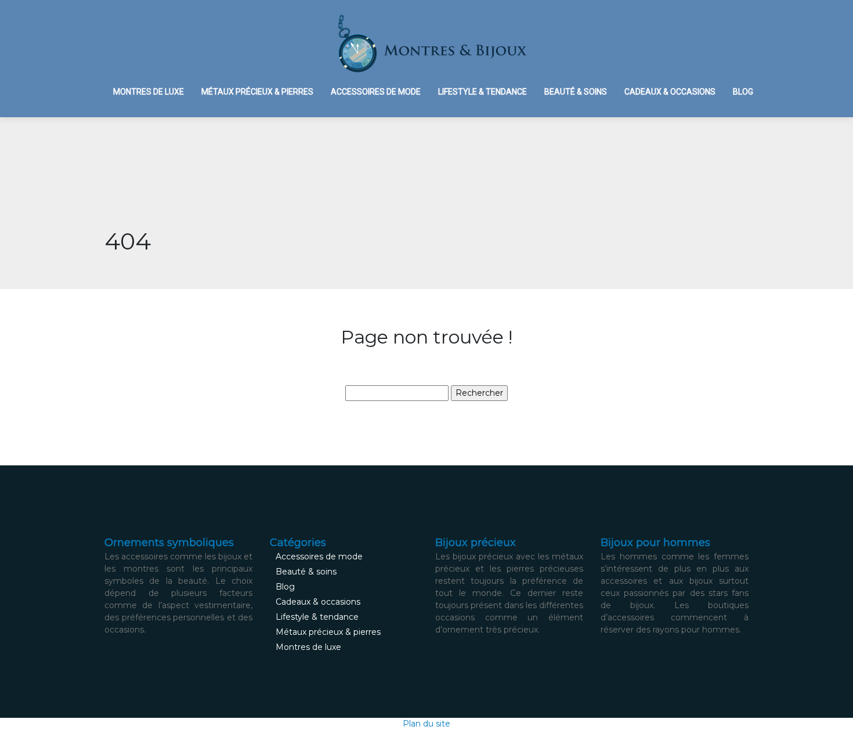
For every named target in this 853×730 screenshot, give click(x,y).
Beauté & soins (575, 91)
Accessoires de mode (376, 91)
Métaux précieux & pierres (257, 91)
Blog (743, 91)
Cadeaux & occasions (669, 91)
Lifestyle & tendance (482, 91)
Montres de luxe (148, 91)
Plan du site (426, 723)
